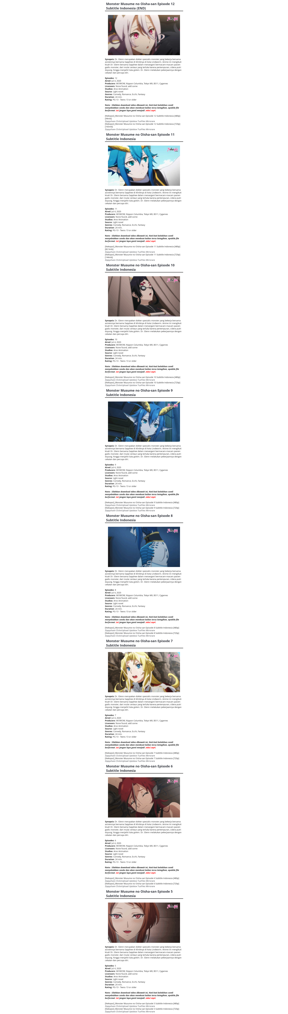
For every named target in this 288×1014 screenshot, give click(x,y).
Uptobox (133, 121)
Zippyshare (110, 121)
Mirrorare (150, 121)
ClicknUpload (122, 121)
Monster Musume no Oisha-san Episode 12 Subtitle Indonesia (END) (140, 6)
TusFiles (141, 121)
